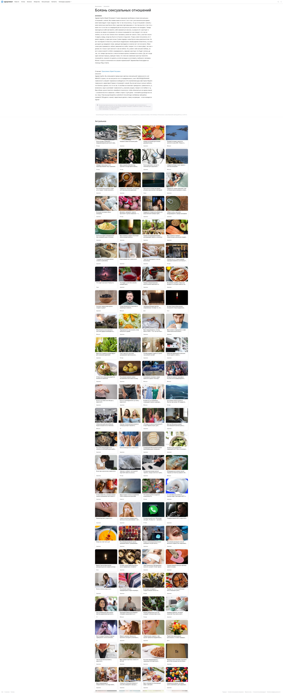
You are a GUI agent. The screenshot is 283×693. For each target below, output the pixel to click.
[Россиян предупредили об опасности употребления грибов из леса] (106, 443)
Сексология (106, 6)
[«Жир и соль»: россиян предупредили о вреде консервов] (177, 207)
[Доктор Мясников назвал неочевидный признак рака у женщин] (177, 419)
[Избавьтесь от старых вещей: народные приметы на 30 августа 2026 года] (177, 254)
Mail (2, 691)
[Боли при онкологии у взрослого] (106, 466)
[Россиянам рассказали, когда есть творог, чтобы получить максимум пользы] (106, 183)
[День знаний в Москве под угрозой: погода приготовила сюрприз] (130, 160)
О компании (7, 691)
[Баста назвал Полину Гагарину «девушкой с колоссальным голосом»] (106, 631)
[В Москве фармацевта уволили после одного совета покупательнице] (177, 348)
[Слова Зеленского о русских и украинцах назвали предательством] (130, 301)
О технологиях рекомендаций (259, 691)
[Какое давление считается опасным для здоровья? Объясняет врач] (153, 160)
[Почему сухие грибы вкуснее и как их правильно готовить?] (130, 560)
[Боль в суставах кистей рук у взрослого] (106, 395)
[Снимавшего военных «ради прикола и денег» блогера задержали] (153, 372)
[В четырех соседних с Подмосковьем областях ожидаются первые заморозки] (153, 584)
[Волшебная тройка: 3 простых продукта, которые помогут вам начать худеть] (177, 278)
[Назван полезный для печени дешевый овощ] (153, 136)
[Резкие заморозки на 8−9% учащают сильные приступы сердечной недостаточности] (153, 607)
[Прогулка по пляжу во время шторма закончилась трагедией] (153, 183)
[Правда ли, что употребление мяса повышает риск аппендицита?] (177, 584)
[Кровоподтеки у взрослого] (106, 513)
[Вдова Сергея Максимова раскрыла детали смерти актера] (106, 560)
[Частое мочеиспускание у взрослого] (106, 655)
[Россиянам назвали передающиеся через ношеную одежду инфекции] (130, 584)
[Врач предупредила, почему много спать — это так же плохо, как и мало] (153, 325)
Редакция (224, 691)
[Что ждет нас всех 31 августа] (106, 278)
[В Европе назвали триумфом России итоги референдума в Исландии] (177, 372)
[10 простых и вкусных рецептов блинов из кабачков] (106, 372)
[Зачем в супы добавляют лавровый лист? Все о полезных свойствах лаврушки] (177, 443)
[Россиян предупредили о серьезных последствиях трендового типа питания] (153, 655)
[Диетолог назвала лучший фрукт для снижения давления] (106, 348)
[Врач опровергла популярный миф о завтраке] (153, 678)
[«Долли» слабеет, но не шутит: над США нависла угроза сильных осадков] (130, 466)
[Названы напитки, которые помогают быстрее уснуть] (177, 607)
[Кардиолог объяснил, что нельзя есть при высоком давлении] (130, 183)
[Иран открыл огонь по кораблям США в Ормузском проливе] (130, 490)
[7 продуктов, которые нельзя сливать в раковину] (106, 254)
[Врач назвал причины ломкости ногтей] (130, 655)
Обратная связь (248, 691)
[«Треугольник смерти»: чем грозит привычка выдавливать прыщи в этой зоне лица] (153, 631)
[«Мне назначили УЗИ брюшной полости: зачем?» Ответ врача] (153, 560)
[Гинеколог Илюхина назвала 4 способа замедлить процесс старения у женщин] (130, 678)
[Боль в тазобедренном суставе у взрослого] (130, 395)
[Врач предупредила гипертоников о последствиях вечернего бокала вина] (106, 678)
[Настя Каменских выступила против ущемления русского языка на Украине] (106, 607)
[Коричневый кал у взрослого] (130, 254)
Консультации (98, 6)
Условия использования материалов (236, 691)
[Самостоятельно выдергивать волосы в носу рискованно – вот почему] (130, 513)
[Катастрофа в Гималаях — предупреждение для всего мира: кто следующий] (106, 136)
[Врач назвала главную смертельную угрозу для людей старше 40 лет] (177, 231)
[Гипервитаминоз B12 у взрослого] (177, 513)
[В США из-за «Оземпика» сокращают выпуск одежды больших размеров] (153, 395)
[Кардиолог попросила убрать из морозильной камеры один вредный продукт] (153, 207)
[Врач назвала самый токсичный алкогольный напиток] (130, 231)
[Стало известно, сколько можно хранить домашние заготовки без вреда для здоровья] (106, 490)
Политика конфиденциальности (273, 691)
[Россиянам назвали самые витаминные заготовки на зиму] (130, 372)
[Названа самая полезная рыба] (130, 136)
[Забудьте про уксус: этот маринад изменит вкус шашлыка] (106, 160)
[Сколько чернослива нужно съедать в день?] (106, 301)
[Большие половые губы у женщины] (106, 207)
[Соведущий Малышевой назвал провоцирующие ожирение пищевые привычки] (153, 443)
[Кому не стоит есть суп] (106, 537)
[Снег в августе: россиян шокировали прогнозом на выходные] (130, 348)
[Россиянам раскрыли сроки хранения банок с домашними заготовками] (130, 537)
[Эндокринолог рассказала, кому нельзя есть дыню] (130, 325)
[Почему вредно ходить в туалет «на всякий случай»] (153, 348)
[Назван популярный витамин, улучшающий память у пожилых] (153, 231)
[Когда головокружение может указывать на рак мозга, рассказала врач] (153, 537)
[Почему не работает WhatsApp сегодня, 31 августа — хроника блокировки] (153, 513)
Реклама (12, 691)
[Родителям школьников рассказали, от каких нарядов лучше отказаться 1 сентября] (177, 631)
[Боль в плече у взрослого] (106, 584)
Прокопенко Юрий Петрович (111, 71)
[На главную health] (8, 2)
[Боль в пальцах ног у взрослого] (130, 443)
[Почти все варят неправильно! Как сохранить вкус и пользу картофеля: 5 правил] (106, 231)
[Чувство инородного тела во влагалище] (153, 254)
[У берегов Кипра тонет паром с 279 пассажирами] (177, 160)
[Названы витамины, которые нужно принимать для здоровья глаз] (177, 678)
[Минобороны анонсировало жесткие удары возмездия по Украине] (106, 325)
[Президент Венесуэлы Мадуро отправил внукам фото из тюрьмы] (130, 607)
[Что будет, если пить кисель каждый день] (130, 278)
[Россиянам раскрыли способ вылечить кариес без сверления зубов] (177, 537)
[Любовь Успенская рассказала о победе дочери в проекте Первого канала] (130, 419)
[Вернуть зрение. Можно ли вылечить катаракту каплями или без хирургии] (130, 631)
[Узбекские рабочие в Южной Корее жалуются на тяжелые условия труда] (106, 419)
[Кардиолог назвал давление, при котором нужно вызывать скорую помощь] (177, 183)
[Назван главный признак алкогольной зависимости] (153, 278)
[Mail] (2, 2)
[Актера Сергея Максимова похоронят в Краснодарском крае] (177, 301)
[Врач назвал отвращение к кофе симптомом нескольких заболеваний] (177, 325)
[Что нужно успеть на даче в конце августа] (153, 490)
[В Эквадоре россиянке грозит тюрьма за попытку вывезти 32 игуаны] (177, 466)
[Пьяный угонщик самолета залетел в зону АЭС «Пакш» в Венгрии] (177, 136)
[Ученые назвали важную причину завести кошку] (177, 560)
